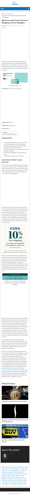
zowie (12, 453)
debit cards (5, 472)
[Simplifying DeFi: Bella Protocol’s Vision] (15, 393)
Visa (25, 482)
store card (7, 482)
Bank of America (19, 467)
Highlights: (5, 132)
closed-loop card (15, 468)
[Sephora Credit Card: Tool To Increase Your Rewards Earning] (15, 411)
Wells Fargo (5, 484)
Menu (2, 8)
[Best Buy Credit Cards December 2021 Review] (15, 431)
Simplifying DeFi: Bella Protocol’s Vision (14, 401)
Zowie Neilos (6, 25)
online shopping (19, 478)
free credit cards (16, 477)
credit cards (24, 470)
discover (11, 472)
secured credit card (13, 480)
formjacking (24, 473)
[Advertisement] (15, 45)
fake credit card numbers (13, 473)
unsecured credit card (17, 482)
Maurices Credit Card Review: (9, 134)
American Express (9, 467)
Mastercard (11, 478)
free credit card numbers (8, 475)
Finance (10, 14)
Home (5, 14)
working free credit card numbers (18, 484)
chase (6, 468)
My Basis (11, 493)
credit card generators (14, 470)
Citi (9, 468)
